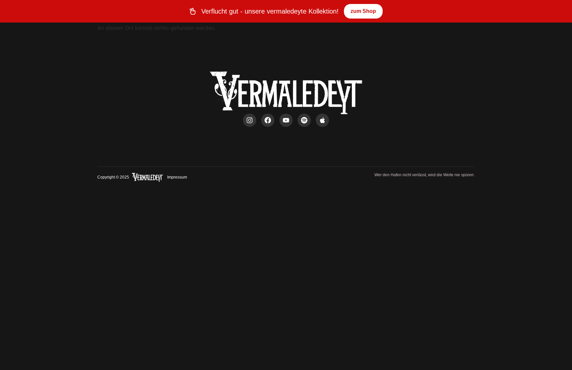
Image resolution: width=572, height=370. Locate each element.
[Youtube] (286, 120)
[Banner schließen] (565, 11)
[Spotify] (304, 120)
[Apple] (322, 120)
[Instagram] (249, 120)
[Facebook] (267, 120)
